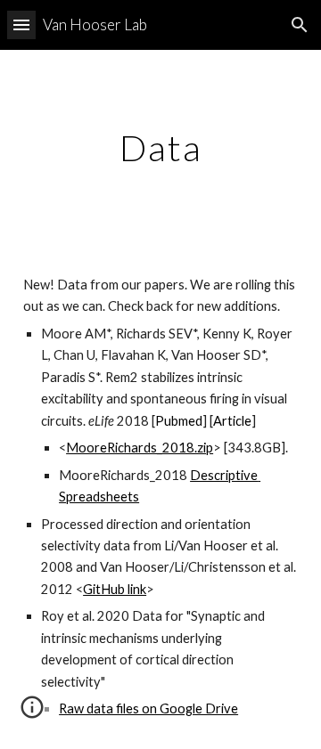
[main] (160, 148)
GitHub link (114, 589)
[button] (21, 24)
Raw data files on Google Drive (148, 708)
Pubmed (178, 420)
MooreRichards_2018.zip (139, 447)
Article (232, 420)
